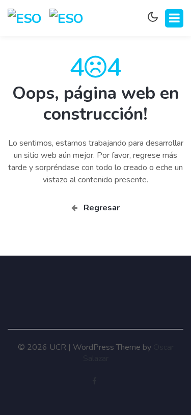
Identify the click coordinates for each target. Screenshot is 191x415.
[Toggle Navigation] (174, 18)
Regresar (98, 207)
